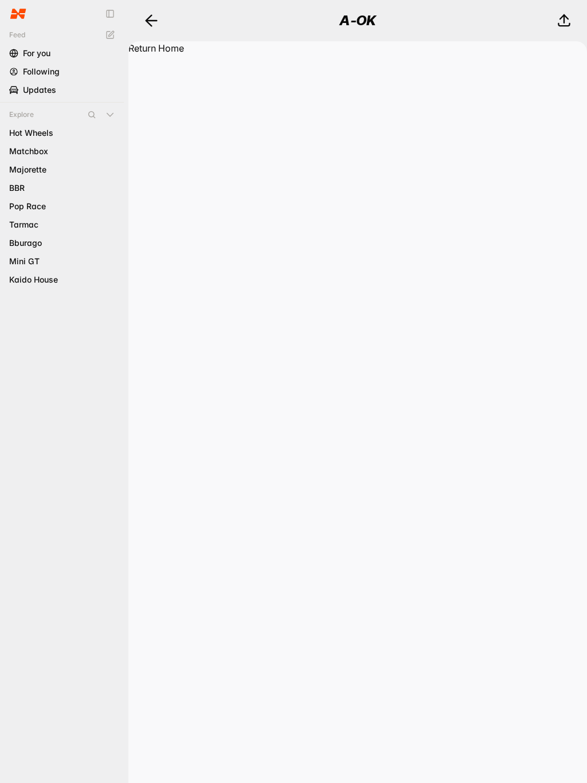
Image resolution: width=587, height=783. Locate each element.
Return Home (156, 48)
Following (41, 71)
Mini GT (24, 261)
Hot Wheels (31, 133)
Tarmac (23, 224)
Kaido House (33, 279)
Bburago (25, 243)
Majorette (27, 169)
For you (36, 53)
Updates (39, 90)
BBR (17, 188)
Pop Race (27, 206)
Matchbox (28, 151)
